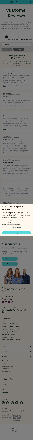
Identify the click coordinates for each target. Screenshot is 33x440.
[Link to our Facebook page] (3, 302)
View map (5, 374)
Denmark (4, 326)
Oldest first (6, 49)
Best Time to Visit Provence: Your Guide (15, 311)
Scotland (13, 334)
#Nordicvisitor (8, 299)
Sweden (11, 337)
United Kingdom (15, 340)
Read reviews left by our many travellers (22, 39)
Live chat (10, 264)
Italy (3, 332)
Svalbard (4, 337)
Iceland (12, 329)
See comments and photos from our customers (20, 36)
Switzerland (5, 340)
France (17, 326)
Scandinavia (5, 334)
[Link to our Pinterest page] (12, 302)
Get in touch (5, 411)
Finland (11, 326)
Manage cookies (16, 227)
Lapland (8, 332)
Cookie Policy (13, 217)
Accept (16, 233)
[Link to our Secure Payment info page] (6, 416)
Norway (14, 332)
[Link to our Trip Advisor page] (16, 417)
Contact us (9, 259)
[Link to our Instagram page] (6, 302)
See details (5, 392)
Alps (3, 321)
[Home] (16, 2)
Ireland (18, 329)
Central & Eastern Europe (10, 324)
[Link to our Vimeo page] (9, 302)
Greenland (5, 329)
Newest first (18, 49)
